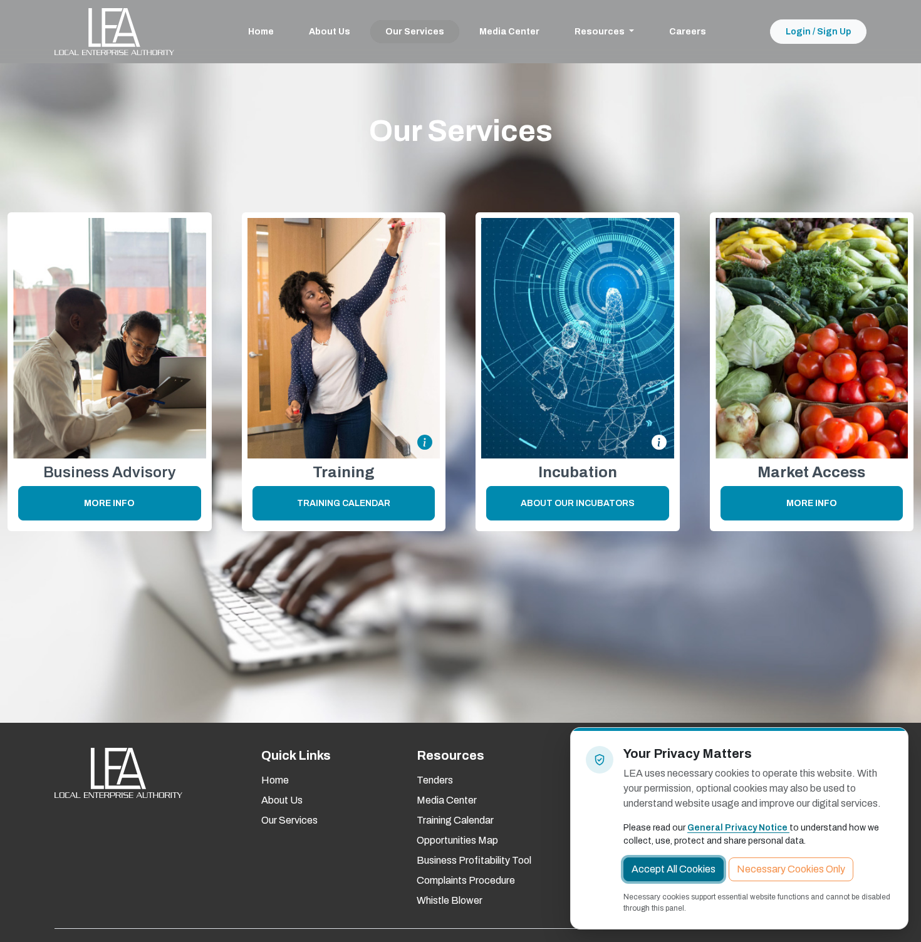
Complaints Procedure (466, 880)
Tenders (435, 780)
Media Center (509, 31)
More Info (109, 503)
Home (261, 31)
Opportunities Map (457, 840)
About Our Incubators (578, 503)
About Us (329, 31)
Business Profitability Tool (474, 860)
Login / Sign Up (818, 31)
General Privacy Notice (738, 827)
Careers (687, 31)
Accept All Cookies (673, 869)
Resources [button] (601, 31)
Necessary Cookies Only (791, 869)
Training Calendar (343, 503)
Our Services (414, 31)
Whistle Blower (449, 900)
